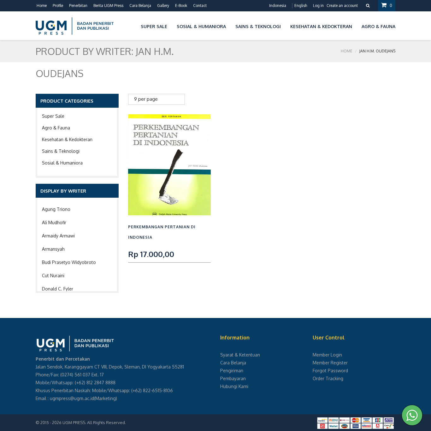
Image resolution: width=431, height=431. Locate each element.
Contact (200, 5)
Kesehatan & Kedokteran (67, 139)
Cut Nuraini (53, 275)
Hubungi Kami (234, 386)
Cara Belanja (140, 5)
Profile (58, 5)
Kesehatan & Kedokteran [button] (321, 26)
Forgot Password (330, 370)
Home (42, 5)
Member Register (330, 362)
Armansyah (53, 249)
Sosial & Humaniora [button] (201, 26)
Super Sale (53, 116)
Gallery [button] (163, 5)
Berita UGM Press (108, 5)
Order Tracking (328, 378)
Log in (318, 5)
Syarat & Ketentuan (240, 354)
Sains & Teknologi (61, 151)
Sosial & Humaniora (62, 162)
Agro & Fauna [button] (378, 26)
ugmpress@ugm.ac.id (72, 398)
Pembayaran (233, 378)
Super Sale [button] (154, 26)
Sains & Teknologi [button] (258, 26)
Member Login (327, 354)
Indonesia (277, 5)
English (300, 5)
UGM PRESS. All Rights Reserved (93, 422)
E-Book (181, 5)
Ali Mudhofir (54, 222)
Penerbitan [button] (78, 5)
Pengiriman (231, 370)
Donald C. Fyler (57, 288)
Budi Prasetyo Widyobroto (69, 262)
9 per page (146, 99)
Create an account (342, 5)
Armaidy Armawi (58, 235)
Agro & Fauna (56, 127)
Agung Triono (56, 209)
